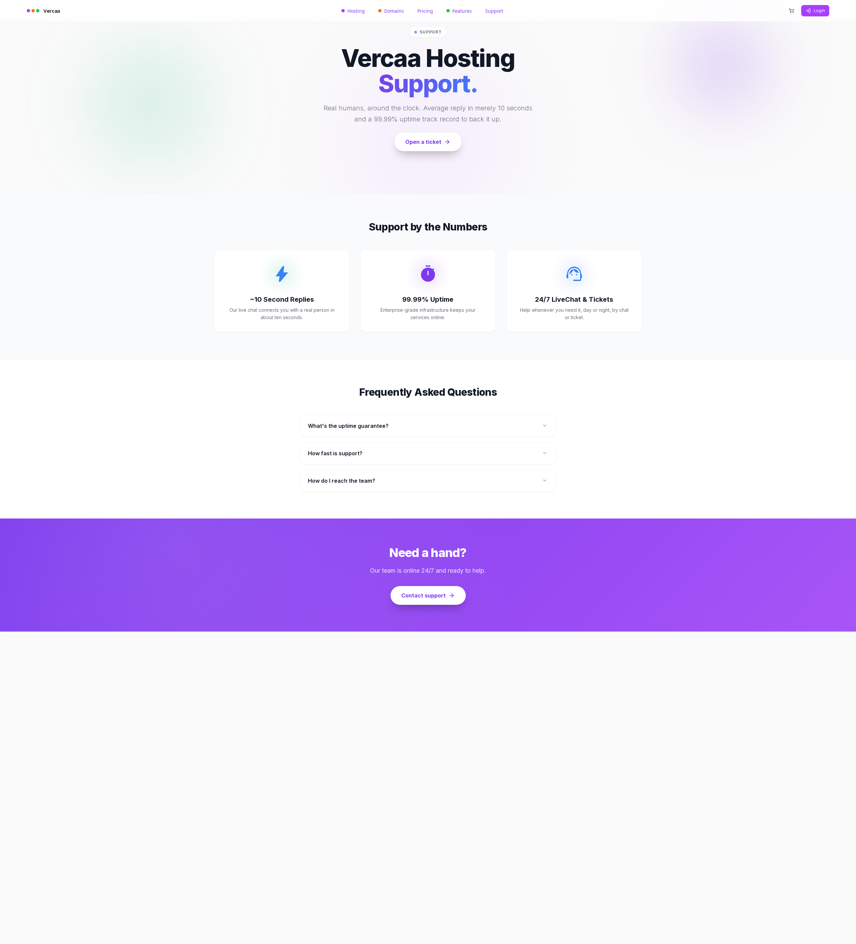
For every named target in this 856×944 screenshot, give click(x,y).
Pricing (425, 11)
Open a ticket (428, 142)
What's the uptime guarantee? (428, 426)
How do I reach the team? (428, 481)
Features (462, 11)
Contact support (428, 595)
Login (819, 10)
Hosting (356, 11)
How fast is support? (428, 453)
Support (494, 11)
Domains (394, 11)
